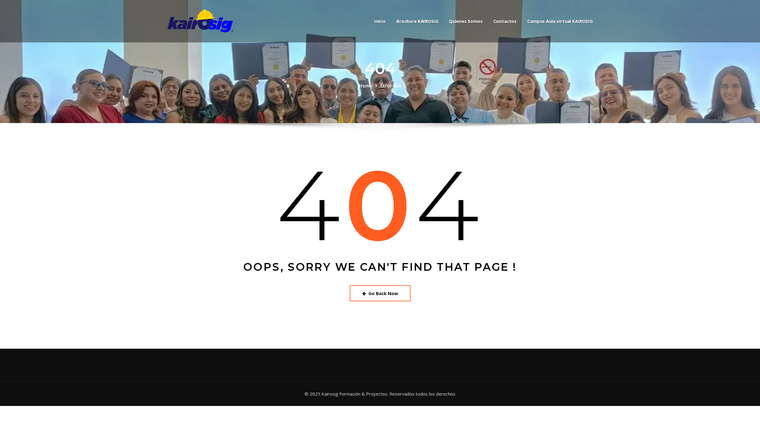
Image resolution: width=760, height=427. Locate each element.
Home (366, 85)
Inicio (380, 21)
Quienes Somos (465, 21)
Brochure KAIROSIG (417, 21)
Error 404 (390, 85)
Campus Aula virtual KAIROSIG (560, 21)
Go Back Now (383, 293)
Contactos (505, 21)
